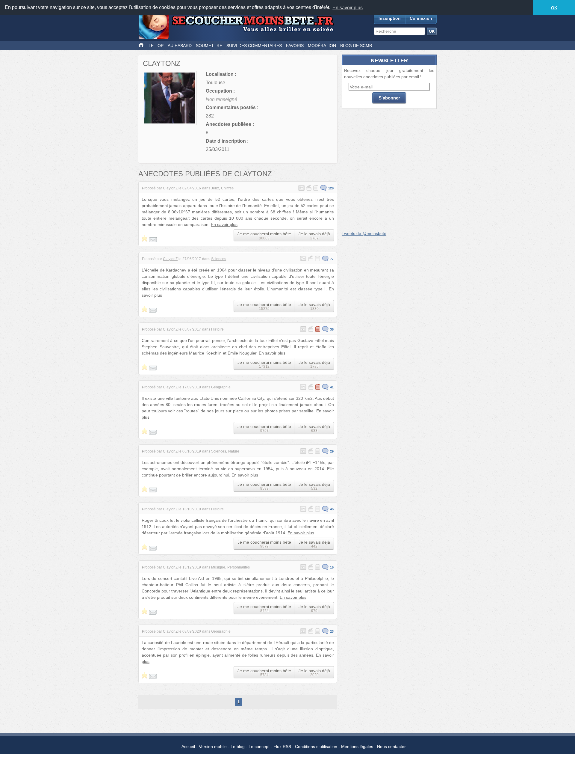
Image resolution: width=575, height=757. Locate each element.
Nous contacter (391, 746)
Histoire (217, 329)
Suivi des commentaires (254, 45)
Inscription (390, 18)
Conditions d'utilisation (316, 746)
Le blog (238, 746)
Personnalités (238, 567)
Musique (218, 567)
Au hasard (180, 45)
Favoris (295, 45)
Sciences (218, 259)
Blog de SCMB (356, 45)
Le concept (259, 746)
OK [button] (554, 7)
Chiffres (227, 188)
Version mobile (213, 746)
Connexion (421, 18)
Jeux (215, 188)
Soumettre (209, 45)
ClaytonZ (170, 188)
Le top (156, 45)
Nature (233, 451)
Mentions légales (357, 746)
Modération (322, 45)
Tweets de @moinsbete (364, 233)
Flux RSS (282, 746)
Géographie (221, 387)
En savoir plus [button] (347, 7)
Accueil (188, 746)
